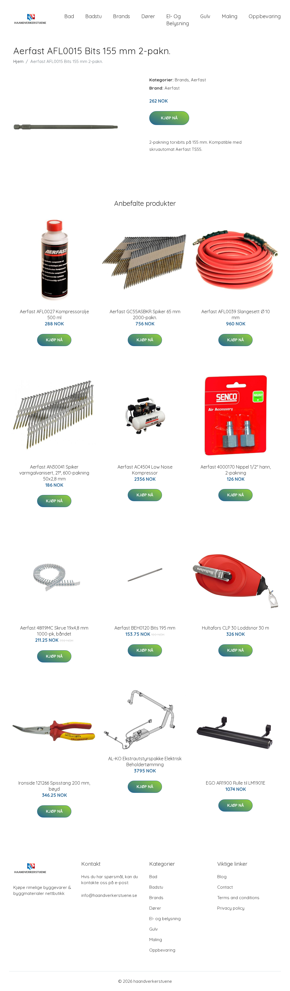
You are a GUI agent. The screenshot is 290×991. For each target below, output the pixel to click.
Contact (225, 887)
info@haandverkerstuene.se (109, 895)
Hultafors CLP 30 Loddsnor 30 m (235, 628)
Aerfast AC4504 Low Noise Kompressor (145, 470)
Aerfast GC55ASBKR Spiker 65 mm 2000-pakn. (145, 314)
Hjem (18, 61)
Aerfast (198, 79)
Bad (69, 16)
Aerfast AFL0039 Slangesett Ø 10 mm (235, 314)
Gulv (205, 16)
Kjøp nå (169, 117)
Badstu (93, 16)
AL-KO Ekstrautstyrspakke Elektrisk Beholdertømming (145, 761)
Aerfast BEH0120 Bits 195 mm (144, 628)
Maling (229, 16)
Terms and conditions (238, 897)
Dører (148, 16)
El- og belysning (177, 20)
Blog (222, 876)
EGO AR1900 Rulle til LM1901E (235, 783)
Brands (121, 16)
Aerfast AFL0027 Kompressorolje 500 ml (54, 314)
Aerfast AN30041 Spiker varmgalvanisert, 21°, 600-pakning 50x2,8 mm (54, 473)
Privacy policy (230, 908)
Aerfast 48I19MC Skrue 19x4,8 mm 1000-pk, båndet (54, 631)
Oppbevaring (265, 16)
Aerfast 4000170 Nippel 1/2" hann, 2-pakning (236, 470)
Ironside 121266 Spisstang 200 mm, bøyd (54, 786)
